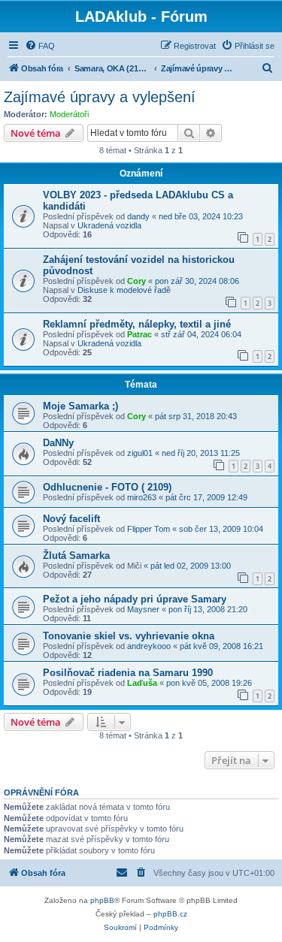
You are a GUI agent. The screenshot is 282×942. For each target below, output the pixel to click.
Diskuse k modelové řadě (124, 289)
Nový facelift (71, 518)
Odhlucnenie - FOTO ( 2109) (107, 487)
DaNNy (58, 442)
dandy (138, 216)
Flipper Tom (148, 528)
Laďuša (142, 682)
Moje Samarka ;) (80, 406)
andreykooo (149, 646)
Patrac (139, 334)
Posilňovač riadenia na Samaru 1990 (128, 672)
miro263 (141, 497)
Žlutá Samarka (76, 555)
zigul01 (140, 452)
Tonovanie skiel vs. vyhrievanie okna (128, 636)
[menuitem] (40, 46)
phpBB (102, 900)
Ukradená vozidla (109, 225)
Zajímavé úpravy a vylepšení (100, 97)
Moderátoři (69, 114)
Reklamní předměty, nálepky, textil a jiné (137, 324)
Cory (136, 280)
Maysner (143, 609)
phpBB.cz (170, 914)
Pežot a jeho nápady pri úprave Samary (134, 599)
